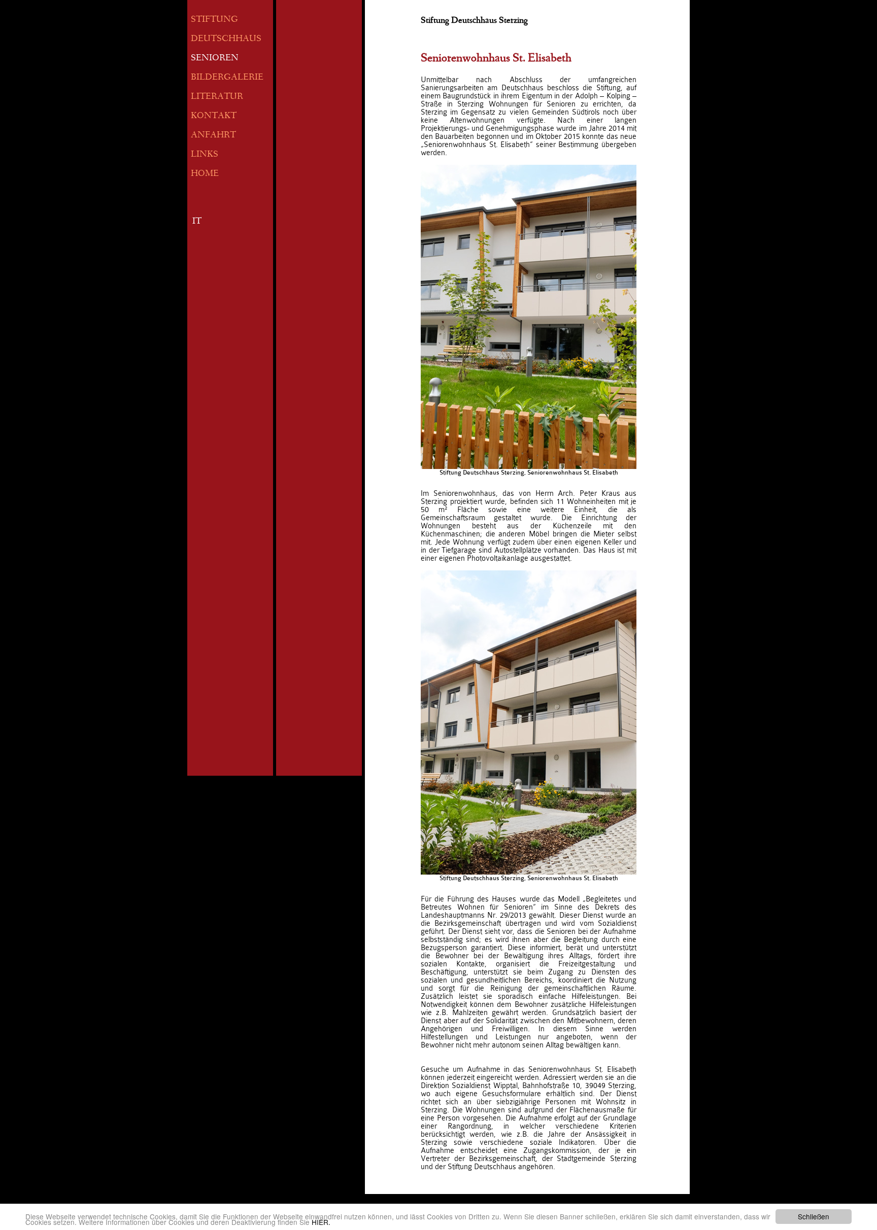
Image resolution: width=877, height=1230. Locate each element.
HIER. (321, 1222)
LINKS (204, 155)
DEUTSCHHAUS (226, 39)
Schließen (813, 1216)
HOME (205, 174)
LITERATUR (217, 97)
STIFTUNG (214, 20)
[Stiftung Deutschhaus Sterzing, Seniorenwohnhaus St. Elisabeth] (528, 317)
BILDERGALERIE (227, 78)
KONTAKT (214, 116)
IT (196, 222)
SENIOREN (215, 58)
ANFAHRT (213, 135)
